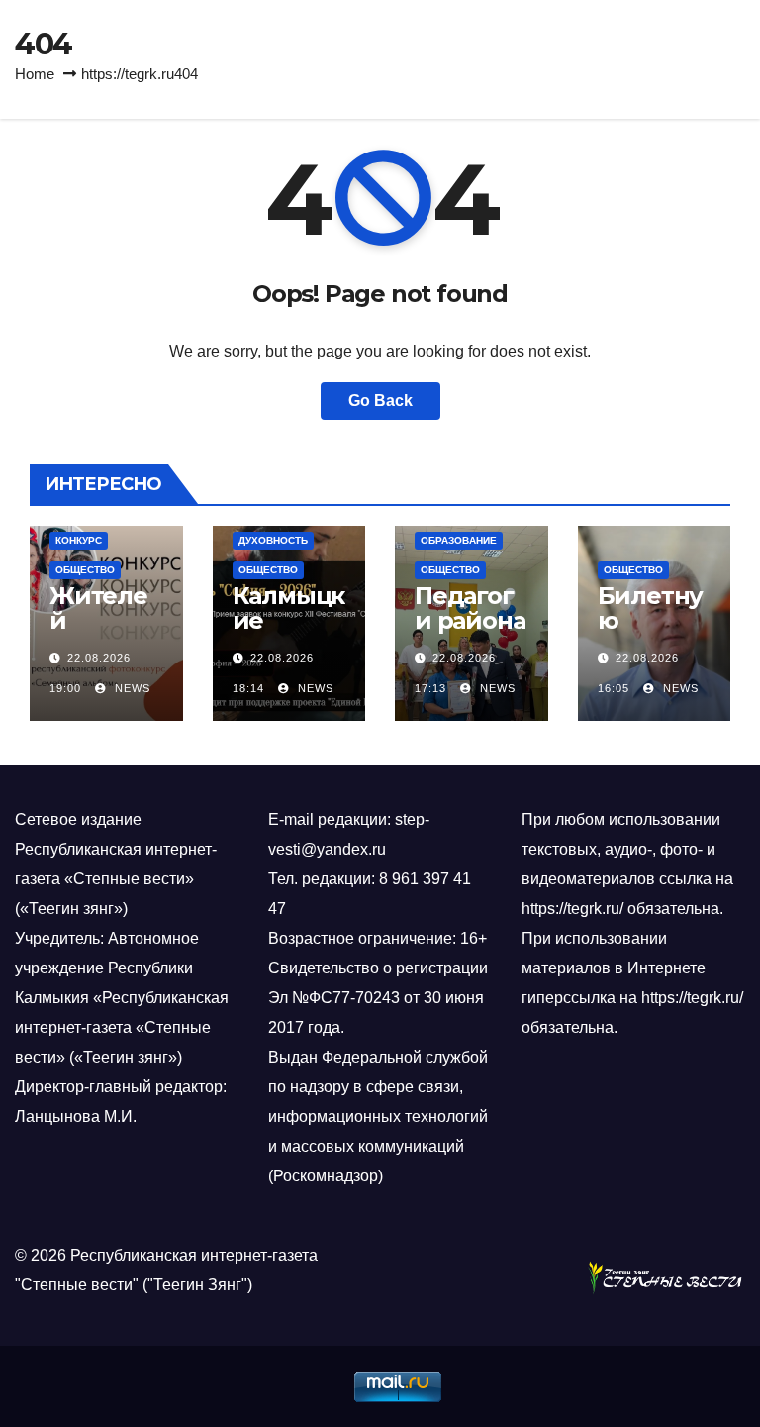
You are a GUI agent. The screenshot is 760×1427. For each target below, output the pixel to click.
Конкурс (78, 540)
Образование (459, 540)
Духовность (273, 540)
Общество (85, 569)
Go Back (380, 400)
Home (34, 73)
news (130, 688)
